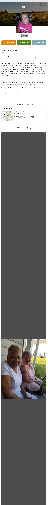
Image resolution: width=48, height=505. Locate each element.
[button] (7, 114)
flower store (35, 93)
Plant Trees (38, 120)
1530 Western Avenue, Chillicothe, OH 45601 (25, 117)
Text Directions (21, 120)
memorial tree (16, 93)
